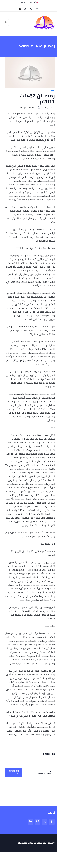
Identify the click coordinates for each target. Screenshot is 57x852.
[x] (45, 822)
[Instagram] (37, 822)
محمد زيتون (28, 108)
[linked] (30, 822)
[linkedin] (19, 8)
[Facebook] (37, 8)
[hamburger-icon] (5, 22)
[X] (30, 8)
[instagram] (25, 8)
